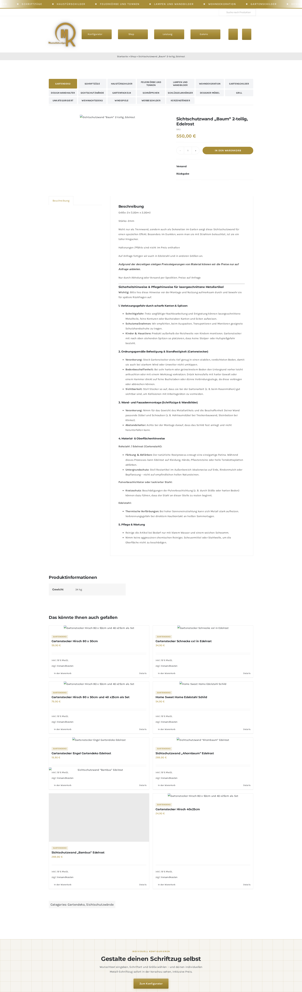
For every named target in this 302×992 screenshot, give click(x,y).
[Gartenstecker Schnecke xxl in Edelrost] (203, 628)
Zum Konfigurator (151, 983)
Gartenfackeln (121, 92)
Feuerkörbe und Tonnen (119, 4)
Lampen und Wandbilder (174, 4)
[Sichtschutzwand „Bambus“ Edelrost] (99, 817)
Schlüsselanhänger (180, 92)
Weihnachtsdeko (92, 100)
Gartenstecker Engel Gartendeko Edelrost (81, 753)
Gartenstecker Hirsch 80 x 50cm (75, 641)
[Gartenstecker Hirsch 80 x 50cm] (99, 628)
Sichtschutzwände (92, 92)
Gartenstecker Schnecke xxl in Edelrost (184, 641)
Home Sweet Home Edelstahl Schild (181, 697)
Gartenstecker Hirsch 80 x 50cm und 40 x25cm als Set (91, 697)
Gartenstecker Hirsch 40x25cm (178, 809)
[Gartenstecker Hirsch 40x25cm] (203, 795)
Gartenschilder (264, 4)
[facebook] (47, 12)
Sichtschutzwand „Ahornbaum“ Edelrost (185, 753)
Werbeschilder (151, 100)
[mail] (64, 12)
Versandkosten (65, 666)
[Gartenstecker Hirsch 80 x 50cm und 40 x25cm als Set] (99, 684)
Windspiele (121, 100)
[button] (214, 166)
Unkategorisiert (63, 100)
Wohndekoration (222, 4)
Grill (239, 92)
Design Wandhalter (63, 92)
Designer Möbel (210, 92)
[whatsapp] (58, 12)
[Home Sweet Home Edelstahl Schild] (203, 684)
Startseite (122, 56)
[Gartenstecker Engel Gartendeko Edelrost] (99, 739)
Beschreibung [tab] (61, 200)
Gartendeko (62, 83)
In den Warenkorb (228, 150)
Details (142, 673)
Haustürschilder (71, 4)
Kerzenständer (180, 100)
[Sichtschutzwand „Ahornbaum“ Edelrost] (203, 739)
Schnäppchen (151, 92)
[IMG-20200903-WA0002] (107, 117)
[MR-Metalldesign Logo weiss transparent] (64, 20)
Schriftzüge (32, 4)
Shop (133, 56)
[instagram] (53, 12)
